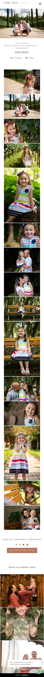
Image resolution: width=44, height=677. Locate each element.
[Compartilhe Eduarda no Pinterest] (27, 545)
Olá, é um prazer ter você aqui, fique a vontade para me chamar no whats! (21, 663)
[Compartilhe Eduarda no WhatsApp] (19, 545)
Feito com (22, 675)
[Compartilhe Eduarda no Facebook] (16, 545)
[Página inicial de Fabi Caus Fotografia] (16, 3)
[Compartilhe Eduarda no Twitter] (23, 545)
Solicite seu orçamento (22, 550)
